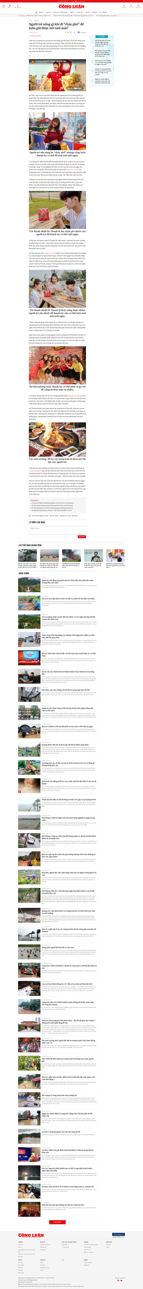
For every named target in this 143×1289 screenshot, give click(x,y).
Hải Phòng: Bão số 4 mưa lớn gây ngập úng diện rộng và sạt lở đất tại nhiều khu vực (102, 43)
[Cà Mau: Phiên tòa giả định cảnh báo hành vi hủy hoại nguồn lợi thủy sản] (29, 1154)
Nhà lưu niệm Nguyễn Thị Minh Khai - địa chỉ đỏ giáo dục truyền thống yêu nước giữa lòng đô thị (68, 1021)
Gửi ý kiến (82, 537)
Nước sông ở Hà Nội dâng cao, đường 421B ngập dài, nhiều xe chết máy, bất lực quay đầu (68, 636)
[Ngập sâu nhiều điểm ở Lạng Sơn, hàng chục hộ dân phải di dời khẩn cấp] (29, 1118)
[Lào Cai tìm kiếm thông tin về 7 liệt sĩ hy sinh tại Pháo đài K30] (29, 988)
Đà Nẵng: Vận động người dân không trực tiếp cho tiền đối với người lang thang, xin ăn (49, 565)
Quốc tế (48, 12)
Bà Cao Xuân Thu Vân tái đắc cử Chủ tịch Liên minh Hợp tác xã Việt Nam (69, 654)
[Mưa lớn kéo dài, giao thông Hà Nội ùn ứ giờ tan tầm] (29, 1209)
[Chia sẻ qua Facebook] (66, 32)
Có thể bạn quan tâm (30, 545)
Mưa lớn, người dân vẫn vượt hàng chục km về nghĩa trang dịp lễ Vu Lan (69, 874)
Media (3, 7)
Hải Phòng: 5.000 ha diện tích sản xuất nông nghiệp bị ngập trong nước (103, 62)
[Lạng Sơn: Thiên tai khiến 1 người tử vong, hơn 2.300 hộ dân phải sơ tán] (29, 970)
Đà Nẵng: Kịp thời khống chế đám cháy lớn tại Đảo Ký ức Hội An (71, 565)
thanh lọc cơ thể (72, 170)
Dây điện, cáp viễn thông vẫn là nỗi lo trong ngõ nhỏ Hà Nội (66, 690)
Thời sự (41, 12)
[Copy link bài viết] (72, 32)
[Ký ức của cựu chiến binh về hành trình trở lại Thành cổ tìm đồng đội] (29, 676)
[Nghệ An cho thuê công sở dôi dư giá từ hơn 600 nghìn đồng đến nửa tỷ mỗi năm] (29, 712)
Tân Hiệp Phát (36, 36)
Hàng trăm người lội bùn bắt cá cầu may (58, 947)
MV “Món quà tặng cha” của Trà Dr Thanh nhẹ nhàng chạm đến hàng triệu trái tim (52, 508)
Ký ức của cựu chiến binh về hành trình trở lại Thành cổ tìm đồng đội (68, 673)
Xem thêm (24, 573)
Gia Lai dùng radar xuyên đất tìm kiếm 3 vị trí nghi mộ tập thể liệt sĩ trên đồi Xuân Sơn (68, 618)
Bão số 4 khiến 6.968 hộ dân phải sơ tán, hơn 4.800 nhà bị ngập (67, 726)
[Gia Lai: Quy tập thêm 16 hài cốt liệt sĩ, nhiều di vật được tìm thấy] (29, 603)
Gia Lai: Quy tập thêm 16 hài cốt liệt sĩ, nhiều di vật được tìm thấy (68, 599)
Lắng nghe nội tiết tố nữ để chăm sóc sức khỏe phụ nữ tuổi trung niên (92, 565)
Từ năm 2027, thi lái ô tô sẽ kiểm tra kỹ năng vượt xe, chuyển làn (68, 1187)
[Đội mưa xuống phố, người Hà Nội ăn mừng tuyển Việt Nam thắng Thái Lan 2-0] (29, 1044)
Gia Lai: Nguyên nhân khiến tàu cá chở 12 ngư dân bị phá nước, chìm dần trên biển (67, 1169)
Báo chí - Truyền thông (60, 12)
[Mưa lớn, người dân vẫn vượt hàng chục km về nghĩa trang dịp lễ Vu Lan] (29, 877)
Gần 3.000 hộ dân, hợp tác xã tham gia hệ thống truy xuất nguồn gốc (68, 1060)
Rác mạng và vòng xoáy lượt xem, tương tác (59, 1095)
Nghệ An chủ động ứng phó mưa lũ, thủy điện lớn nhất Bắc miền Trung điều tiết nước (68, 581)
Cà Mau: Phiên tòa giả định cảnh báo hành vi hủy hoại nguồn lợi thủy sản (67, 1151)
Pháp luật (80, 12)
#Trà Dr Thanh (54, 516)
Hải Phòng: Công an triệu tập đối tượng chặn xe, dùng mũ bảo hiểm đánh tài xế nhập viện (102, 53)
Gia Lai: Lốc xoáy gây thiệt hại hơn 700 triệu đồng (62, 1263)
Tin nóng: (22, 15)
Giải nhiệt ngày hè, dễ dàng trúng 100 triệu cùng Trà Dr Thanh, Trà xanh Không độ (52, 505)
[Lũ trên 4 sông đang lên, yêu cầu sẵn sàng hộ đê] (29, 1136)
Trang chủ (36, 12)
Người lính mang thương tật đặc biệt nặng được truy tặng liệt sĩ (115, 565)
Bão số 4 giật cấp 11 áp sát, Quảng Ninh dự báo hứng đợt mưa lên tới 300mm (69, 930)
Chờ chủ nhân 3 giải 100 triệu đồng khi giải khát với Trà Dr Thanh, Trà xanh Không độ (53, 503)
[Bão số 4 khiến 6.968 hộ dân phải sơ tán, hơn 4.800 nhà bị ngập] (29, 730)
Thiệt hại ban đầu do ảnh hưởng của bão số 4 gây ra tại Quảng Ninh (69, 800)
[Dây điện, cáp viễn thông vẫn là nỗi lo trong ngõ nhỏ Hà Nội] (29, 694)
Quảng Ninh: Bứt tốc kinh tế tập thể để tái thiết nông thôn (65, 745)
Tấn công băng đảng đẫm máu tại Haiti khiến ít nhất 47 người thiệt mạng (87, 15)
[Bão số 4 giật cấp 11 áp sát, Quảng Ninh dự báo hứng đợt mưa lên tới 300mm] (29, 933)
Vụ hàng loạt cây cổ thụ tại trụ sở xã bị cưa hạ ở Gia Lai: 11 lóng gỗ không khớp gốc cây (68, 764)
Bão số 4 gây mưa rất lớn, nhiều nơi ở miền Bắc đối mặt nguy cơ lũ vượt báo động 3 (68, 1078)
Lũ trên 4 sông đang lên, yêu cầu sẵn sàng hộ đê (61, 1132)
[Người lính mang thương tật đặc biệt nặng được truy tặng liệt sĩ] (115, 555)
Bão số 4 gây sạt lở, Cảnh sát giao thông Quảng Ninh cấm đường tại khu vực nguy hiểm (69, 855)
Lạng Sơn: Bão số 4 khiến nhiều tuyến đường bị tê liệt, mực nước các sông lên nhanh (68, 1003)
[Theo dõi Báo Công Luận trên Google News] (80, 32)
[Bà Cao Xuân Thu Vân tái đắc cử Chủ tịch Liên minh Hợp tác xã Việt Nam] (29, 657)
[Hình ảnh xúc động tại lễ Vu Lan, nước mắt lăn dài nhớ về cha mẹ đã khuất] (29, 785)
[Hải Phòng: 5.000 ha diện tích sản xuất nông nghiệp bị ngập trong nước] (29, 822)
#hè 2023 (75, 516)
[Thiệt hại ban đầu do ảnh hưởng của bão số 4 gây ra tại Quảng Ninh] (29, 804)
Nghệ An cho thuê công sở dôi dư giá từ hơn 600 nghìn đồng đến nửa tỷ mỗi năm (67, 709)
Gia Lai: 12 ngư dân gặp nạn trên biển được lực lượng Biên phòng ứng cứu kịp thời (68, 1282)
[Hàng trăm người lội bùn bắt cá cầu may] (29, 951)
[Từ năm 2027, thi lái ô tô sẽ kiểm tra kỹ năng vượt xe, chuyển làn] (29, 1191)
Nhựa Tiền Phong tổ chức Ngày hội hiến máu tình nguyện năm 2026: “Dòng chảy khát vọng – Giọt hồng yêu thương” (67, 1242)
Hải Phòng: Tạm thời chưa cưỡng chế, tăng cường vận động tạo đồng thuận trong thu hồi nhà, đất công (69, 1224)
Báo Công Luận (71, 6)
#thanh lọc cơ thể (65, 516)
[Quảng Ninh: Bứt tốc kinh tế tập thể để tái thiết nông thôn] (29, 749)
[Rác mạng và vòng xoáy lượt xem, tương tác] (29, 1099)
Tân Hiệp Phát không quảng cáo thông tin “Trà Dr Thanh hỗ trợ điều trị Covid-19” (52, 510)
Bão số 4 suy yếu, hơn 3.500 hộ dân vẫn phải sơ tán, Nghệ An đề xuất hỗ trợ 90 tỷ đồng (27, 565)
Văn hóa (94, 12)
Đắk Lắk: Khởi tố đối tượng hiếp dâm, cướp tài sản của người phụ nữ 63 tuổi (46, 15)
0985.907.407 (17, 7)
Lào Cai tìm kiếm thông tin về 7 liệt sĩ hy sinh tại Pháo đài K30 (67, 984)
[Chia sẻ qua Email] (68, 32)
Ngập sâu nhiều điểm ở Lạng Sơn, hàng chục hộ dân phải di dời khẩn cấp (102, 81)
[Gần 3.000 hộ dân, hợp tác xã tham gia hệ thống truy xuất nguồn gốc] (29, 1063)
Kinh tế (72, 12)
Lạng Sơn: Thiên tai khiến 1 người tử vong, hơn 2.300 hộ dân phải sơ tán (69, 967)
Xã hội (87, 12)
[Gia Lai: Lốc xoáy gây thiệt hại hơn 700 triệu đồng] (29, 1267)
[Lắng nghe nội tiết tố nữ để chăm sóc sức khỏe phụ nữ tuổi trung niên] (93, 555)
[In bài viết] (74, 32)
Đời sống (36, 20)
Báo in (9, 7)
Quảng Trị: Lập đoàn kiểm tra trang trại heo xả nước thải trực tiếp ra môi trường (103, 71)
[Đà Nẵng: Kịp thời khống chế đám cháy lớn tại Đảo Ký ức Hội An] (71, 555)
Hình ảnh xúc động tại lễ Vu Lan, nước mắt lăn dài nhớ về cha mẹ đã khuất (69, 782)
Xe (100, 12)
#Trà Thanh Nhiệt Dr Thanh (40, 516)
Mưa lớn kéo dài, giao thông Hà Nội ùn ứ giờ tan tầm (63, 1205)
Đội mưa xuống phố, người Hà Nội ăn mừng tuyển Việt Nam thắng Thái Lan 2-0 (68, 1041)
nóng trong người (77, 396)
